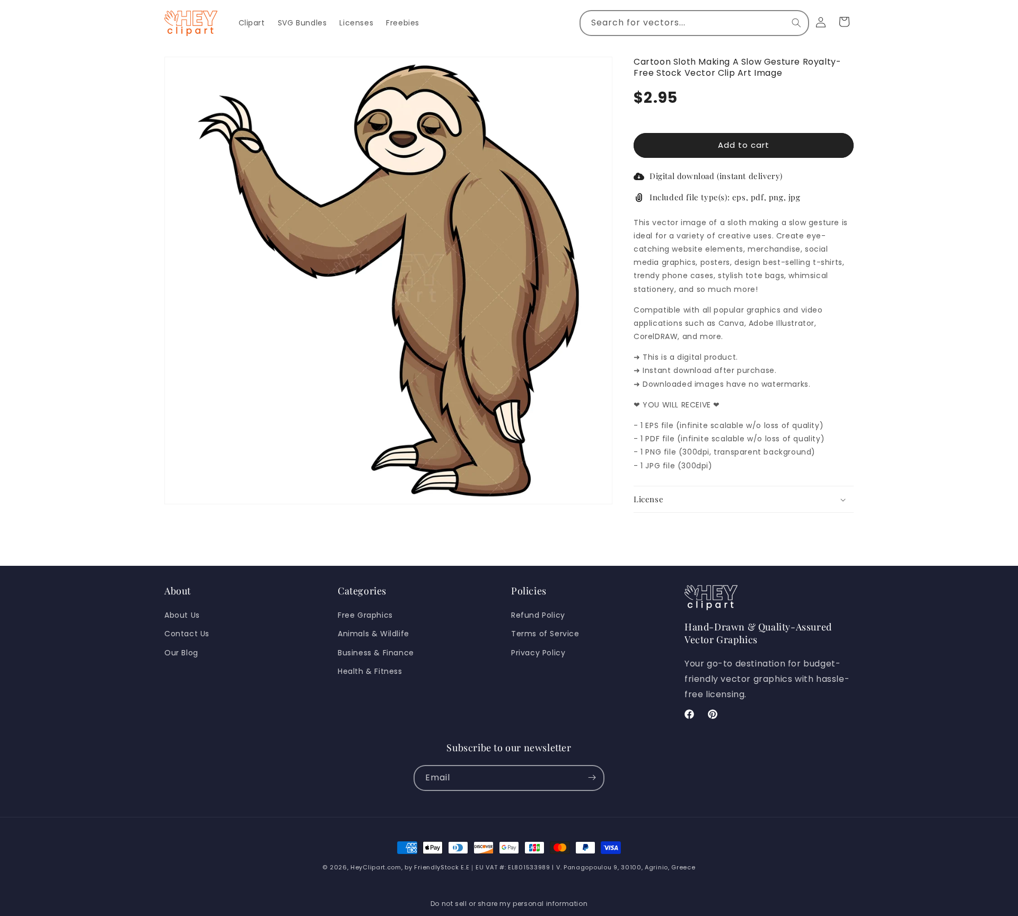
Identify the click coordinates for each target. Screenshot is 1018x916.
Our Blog (181, 652)
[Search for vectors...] (796, 22)
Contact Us (186, 634)
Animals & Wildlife (373, 634)
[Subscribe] (591, 777)
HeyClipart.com (375, 867)
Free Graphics (365, 615)
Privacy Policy (538, 652)
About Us (182, 615)
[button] (744, 499)
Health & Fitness (370, 671)
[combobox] (694, 23)
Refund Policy (538, 615)
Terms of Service (545, 634)
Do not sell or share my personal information (509, 903)
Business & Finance (376, 652)
